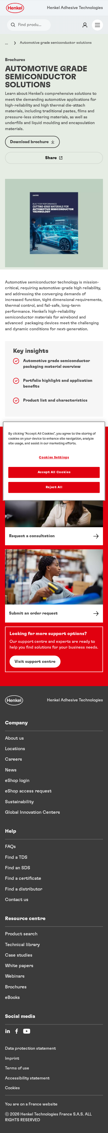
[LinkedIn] (7, 1031)
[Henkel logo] (15, 8)
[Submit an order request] (54, 585)
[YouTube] (26, 1031)
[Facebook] (16, 1031)
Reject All (54, 487)
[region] (54, 461)
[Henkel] (14, 700)
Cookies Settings (54, 457)
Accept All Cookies (54, 472)
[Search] (14, 25)
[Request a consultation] (54, 508)
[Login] (85, 25)
